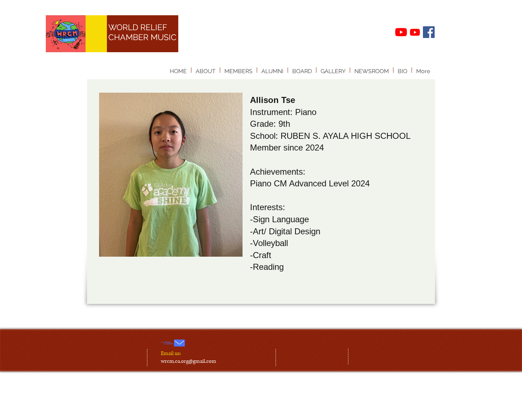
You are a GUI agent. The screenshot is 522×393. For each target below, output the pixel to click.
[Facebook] (429, 32)
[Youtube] (415, 32)
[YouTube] (401, 32)
